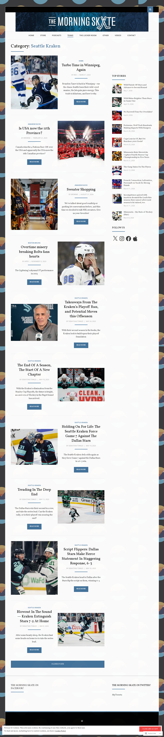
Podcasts (56, 35)
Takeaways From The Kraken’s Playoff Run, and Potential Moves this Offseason (81, 309)
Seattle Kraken (81, 298)
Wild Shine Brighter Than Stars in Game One (138, 99)
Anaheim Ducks (34, 124)
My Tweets (117, 694)
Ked (75, 75)
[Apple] (135, 239)
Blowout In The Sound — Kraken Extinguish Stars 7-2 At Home (34, 616)
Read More (81, 102)
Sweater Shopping (81, 189)
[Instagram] (122, 239)
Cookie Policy (60, 731)
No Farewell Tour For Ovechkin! (138, 112)
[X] (115, 239)
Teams (70, 35)
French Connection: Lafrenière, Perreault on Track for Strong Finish (138, 183)
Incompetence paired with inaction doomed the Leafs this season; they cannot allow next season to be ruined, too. (137, 199)
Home (31, 35)
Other (106, 35)
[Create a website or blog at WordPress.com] (82, 721)
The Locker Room (87, 35)
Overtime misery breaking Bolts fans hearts (34, 252)
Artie (27, 261)
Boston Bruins (34, 243)
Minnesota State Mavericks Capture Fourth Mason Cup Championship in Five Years (136, 155)
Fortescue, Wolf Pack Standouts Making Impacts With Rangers (138, 126)
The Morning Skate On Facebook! (24, 687)
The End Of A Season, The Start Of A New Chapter (34, 370)
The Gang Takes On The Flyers (137, 167)
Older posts (57, 664)
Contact (131, 35)
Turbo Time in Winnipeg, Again (81, 67)
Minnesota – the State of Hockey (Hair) (138, 213)
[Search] (150, 9)
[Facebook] (128, 239)
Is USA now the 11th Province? (34, 131)
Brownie (27, 138)
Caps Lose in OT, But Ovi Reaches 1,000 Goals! (134, 140)
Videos (118, 35)
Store (43, 35)
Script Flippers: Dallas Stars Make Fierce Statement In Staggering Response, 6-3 (81, 556)
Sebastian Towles (76, 321)
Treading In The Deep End (34, 492)
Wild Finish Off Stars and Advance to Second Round (135, 86)
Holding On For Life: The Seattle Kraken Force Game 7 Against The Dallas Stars (81, 433)
